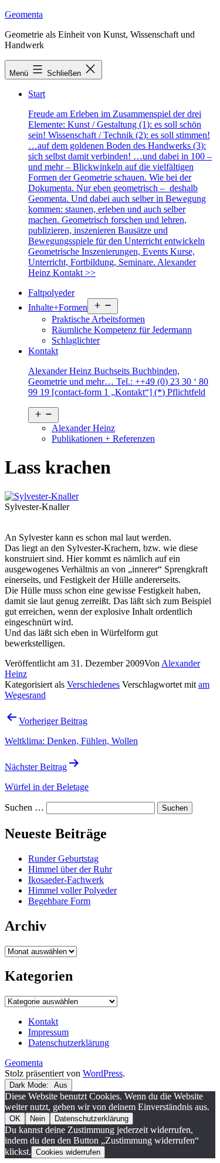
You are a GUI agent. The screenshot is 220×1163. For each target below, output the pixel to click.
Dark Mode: (30, 1085)
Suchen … (24, 807)
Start (120, 183)
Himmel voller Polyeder (72, 890)
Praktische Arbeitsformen (98, 319)
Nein (37, 1118)
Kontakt (118, 371)
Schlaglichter (76, 340)
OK (15, 1118)
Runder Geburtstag (63, 859)
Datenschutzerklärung (91, 1118)
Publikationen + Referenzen (103, 439)
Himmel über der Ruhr (70, 869)
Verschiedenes (93, 684)
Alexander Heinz (83, 428)
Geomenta (24, 14)
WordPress (103, 1073)
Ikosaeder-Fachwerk (66, 880)
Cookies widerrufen (68, 1152)
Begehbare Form (59, 901)
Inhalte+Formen (57, 307)
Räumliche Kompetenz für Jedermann (122, 330)
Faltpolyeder (51, 293)
